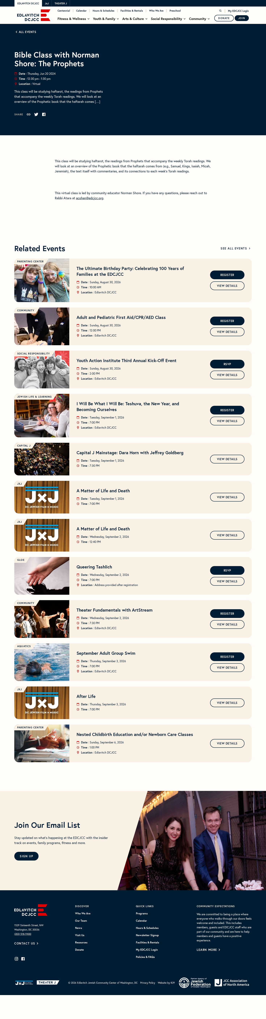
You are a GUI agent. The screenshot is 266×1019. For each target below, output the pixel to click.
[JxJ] (24, 983)
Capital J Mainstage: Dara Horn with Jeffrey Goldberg (130, 452)
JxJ (47, 3)
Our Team (81, 920)
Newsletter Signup (147, 935)
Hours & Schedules (103, 10)
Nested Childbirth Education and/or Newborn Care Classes (135, 734)
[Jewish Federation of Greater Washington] (195, 982)
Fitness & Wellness (72, 18)
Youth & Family (104, 18)
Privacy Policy (147, 982)
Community (197, 18)
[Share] (28, 114)
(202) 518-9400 (22, 934)
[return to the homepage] (30, 909)
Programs (142, 913)
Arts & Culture (133, 18)
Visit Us (79, 935)
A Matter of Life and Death (103, 491)
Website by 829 (166, 982)
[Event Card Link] (41, 280)
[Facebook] (23, 959)
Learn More (207, 950)
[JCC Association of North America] (232, 983)
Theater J (61, 3)
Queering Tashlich (94, 567)
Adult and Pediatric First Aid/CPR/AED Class (121, 317)
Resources (81, 942)
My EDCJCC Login (238, 10)
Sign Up (26, 856)
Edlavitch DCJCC (28, 3)
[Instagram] (16, 959)
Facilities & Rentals (132, 10)
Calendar (81, 10)
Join (241, 18)
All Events (27, 32)
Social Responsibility (166, 18)
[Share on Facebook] (44, 114)
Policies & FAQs (145, 957)
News (78, 928)
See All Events (234, 248)
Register (227, 275)
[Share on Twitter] (36, 114)
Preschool (175, 10)
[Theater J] (49, 982)
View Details (227, 286)
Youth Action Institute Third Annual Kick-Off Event (126, 360)
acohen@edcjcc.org (89, 198)
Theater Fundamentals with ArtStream (115, 610)
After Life (86, 696)
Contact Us (24, 943)
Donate (224, 18)
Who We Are (156, 10)
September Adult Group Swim (106, 653)
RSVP (227, 364)
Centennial (64, 10)
